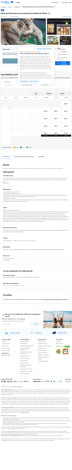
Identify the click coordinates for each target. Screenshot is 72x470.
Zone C (30, 147)
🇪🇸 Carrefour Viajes (6, 355)
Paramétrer (23, 81)
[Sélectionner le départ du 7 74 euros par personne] (56, 110)
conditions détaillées (25, 412)
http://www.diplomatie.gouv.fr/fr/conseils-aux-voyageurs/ (55, 299)
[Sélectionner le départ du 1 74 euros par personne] (66, 103)
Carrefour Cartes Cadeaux (43, 354)
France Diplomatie (24, 341)
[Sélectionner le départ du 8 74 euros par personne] (66, 110)
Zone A (17, 147)
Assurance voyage (6, 350)
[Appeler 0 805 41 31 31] (63, 346)
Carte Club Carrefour (24, 358)
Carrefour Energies (42, 350)
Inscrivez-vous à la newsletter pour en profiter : (13, 321)
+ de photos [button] (65, 40)
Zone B (23, 147)
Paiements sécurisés (24, 356)
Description (6, 156)
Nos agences (59, 341)
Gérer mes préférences (25, 373)
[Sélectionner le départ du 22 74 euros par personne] (66, 125)
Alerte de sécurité (24, 362)
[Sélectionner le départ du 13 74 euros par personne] (46, 118)
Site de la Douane (24, 343)
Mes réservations (59, 343)
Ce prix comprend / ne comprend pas (24, 156)
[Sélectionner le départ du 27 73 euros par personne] (46, 133)
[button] (23, 31)
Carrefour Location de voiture (44, 345)
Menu (18, 2)
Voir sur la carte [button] (15, 16)
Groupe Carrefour (42, 341)
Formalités (41, 156)
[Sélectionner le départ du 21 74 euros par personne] (56, 125)
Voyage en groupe (6, 348)
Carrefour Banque (42, 348)
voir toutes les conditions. (18, 386)
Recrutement (5, 345)
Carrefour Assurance (42, 352)
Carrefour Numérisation (43, 361)
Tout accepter (34, 81)
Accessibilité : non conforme (26, 371)
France (10, 6)
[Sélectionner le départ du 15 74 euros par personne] (66, 118)
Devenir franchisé (6, 343)
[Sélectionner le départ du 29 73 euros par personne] (66, 133)
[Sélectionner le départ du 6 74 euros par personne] (46, 110)
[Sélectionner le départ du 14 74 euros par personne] (56, 118)
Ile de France (17, 6)
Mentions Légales (24, 360)
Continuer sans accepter (43, 49)
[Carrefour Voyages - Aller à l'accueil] (7, 2)
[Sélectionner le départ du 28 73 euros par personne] (56, 133)
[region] (36, 66)
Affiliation (4, 341)
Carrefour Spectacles (42, 343)
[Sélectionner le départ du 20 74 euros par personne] (46, 125)
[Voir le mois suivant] (69, 94)
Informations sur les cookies (26, 369)
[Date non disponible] (6, 110)
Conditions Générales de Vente (27, 345)
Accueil (4, 6)
